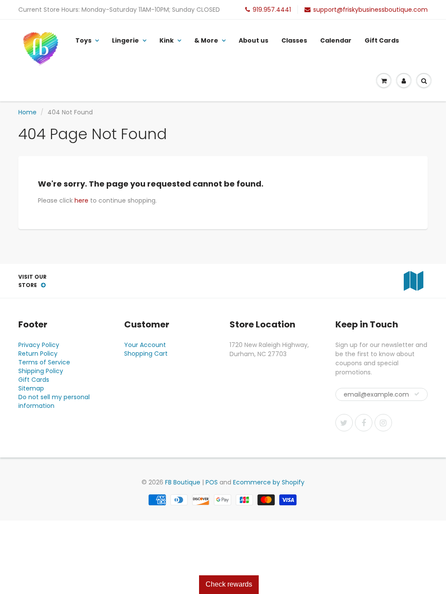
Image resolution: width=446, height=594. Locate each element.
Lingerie (125, 40)
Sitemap (31, 388)
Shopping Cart (146, 353)
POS (212, 482)
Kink (166, 40)
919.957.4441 (272, 9)
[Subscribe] (417, 394)
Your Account (145, 344)
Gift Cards (382, 40)
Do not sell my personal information (54, 401)
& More (206, 40)
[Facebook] (363, 422)
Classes (294, 40)
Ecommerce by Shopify (268, 482)
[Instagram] (383, 422)
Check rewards (229, 584)
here (81, 200)
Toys (83, 40)
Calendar (335, 40)
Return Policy (37, 353)
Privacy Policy (38, 344)
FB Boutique (182, 482)
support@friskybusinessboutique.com (370, 9)
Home (27, 112)
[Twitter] (344, 422)
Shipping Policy (40, 371)
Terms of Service (44, 362)
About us (253, 40)
